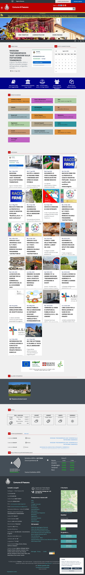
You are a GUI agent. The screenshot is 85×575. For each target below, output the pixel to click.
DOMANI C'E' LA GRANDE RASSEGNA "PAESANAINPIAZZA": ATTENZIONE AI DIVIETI (51, 278)
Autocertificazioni (35, 509)
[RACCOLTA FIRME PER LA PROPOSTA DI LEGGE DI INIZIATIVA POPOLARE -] (16, 196)
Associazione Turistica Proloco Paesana (40, 531)
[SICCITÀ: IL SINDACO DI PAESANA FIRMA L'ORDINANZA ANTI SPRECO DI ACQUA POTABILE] (34, 162)
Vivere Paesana (57, 35)
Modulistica (34, 514)
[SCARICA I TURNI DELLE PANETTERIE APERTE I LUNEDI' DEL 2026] (51, 229)
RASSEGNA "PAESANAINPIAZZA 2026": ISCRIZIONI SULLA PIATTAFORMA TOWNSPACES (16, 177)
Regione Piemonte (20, 1)
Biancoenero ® (48, 563)
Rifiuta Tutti (77, 568)
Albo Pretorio (34, 511)
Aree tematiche (23, 35)
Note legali (33, 551)
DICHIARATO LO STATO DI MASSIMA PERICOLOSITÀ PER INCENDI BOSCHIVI (50, 176)
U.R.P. (32, 502)
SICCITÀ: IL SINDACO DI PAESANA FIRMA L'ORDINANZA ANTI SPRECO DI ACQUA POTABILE (33, 177)
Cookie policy (69, 565)
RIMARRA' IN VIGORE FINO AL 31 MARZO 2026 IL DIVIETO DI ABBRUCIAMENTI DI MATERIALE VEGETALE (33, 279)
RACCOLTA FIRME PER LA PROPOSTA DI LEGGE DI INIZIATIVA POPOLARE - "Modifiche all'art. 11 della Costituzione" (16, 212)
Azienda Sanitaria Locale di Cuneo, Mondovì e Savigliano (44, 539)
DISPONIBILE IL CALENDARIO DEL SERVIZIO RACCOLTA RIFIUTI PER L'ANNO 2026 (68, 244)
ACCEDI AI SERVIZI (78, 1)
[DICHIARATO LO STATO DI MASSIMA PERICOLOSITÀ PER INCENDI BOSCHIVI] (51, 162)
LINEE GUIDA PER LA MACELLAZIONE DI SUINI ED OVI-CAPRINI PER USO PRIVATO (68, 311)
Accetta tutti (66, 568)
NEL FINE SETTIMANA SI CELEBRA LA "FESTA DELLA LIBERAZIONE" (34, 343)
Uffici (32, 500)
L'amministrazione (38, 35)
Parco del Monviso (35, 536)
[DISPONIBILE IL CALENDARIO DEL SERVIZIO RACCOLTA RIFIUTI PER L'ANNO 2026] (68, 229)
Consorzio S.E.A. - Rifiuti (37, 538)
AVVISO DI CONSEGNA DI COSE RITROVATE (51, 208)
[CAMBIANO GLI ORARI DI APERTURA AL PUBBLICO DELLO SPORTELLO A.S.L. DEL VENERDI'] (51, 296)
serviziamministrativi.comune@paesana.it (19, 506)
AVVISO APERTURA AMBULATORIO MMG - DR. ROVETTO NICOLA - (16, 310)
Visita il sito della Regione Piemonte (39, 527)
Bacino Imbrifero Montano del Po (39, 534)
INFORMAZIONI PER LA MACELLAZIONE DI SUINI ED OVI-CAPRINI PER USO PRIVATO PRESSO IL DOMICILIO (16, 346)
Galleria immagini (35, 521)
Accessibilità (52, 551)
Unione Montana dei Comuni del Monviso (41, 532)
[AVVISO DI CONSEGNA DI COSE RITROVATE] (51, 196)
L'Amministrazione (41, 41)
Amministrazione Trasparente (38, 513)
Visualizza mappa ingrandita (66, 512)
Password (63, 523)
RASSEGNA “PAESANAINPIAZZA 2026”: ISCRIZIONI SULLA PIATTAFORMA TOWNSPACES (63, 438)
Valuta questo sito (43, 565)
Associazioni (34, 520)
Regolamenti (34, 516)
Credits (44, 551)
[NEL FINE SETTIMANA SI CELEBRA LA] (34, 330)
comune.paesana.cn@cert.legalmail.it (18, 504)
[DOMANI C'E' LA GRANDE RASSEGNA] (51, 263)
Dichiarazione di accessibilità (42, 567)
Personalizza (71, 570)
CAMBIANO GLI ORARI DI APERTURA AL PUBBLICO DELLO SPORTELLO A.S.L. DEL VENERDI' (51, 311)
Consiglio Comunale (36, 504)
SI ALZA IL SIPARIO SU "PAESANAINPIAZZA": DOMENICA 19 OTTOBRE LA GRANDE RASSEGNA (69, 278)
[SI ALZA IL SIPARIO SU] (68, 263)
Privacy (39, 551)
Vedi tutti (26, 433)
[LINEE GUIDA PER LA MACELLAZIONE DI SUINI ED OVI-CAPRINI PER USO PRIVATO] (68, 296)
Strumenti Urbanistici (36, 518)
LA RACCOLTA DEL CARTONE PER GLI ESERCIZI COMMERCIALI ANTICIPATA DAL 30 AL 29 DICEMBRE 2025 (15, 280)
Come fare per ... (35, 507)
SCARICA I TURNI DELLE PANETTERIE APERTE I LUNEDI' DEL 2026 (50, 243)
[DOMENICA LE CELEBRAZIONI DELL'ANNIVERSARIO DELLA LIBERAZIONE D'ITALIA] (34, 196)
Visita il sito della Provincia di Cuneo (39, 529)
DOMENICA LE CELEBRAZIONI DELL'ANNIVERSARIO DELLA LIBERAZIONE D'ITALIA (33, 211)
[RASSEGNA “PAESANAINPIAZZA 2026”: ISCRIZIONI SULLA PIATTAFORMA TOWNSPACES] (16, 162)
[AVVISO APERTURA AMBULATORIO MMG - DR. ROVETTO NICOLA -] (16, 296)
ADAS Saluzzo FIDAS (36, 541)
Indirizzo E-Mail (64, 518)
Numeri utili (34, 506)
